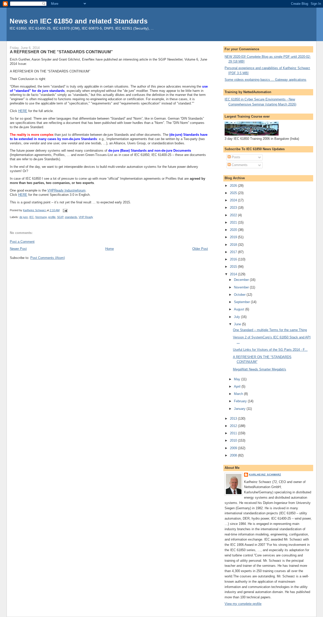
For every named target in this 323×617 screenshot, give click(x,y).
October (240, 295)
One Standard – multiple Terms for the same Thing (270, 330)
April (237, 386)
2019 (234, 237)
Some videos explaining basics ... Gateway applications (265, 80)
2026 (234, 185)
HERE (22, 111)
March (239, 394)
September (242, 302)
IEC (31, 217)
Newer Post (18, 249)
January (240, 409)
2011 (234, 433)
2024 (234, 200)
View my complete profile (243, 604)
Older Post (200, 249)
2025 (234, 193)
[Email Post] (64, 210)
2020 (234, 230)
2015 (234, 267)
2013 (234, 418)
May (237, 379)
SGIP (60, 217)
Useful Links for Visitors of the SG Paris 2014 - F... (270, 350)
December (242, 280)
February (241, 401)
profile (52, 217)
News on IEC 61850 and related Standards (79, 21)
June (238, 324)
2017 (234, 252)
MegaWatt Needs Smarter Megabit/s (259, 369)
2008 (234, 455)
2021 (234, 222)
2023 (234, 207)
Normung (41, 217)
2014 (234, 274)
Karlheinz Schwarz (265, 474)
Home (109, 249)
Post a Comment (22, 242)
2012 (234, 426)
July (237, 317)
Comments (239, 165)
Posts (235, 157)
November (242, 287)
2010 (234, 440)
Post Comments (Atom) (47, 258)
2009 (234, 448)
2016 (234, 259)
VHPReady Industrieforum (66, 190)
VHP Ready (86, 217)
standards (71, 217)
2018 (234, 245)
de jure (23, 217)
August (239, 309)
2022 (234, 215)
